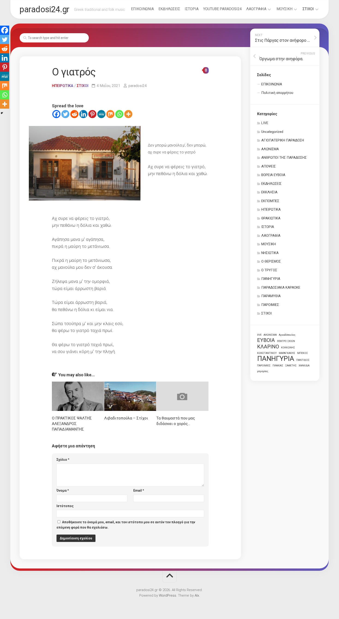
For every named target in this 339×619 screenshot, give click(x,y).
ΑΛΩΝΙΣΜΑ (270, 149)
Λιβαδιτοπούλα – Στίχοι (126, 418)
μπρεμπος (262, 371)
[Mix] (110, 114)
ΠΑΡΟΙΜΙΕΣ (270, 305)
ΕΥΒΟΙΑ (266, 340)
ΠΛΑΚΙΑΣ (278, 365)
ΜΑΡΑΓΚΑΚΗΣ (287, 353)
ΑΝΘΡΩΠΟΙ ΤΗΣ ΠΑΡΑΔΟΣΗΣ (284, 157)
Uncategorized (272, 132)
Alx (197, 595)
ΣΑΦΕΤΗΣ (291, 365)
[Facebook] (56, 114)
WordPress (167, 595)
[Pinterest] (92, 114)
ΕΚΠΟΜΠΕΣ (270, 201)
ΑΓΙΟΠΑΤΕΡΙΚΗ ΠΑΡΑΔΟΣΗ (282, 140)
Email (138, 490)
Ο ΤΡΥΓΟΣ (269, 270)
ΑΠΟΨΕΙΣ (268, 166)
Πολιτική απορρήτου (277, 93)
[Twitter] (65, 114)
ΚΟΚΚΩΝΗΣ (288, 347)
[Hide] (2, 113)
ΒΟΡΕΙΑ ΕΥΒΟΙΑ (273, 175)
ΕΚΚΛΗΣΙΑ (269, 192)
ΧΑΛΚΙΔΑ (304, 365)
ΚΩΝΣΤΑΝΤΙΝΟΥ (267, 353)
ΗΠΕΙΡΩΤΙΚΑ (62, 86)
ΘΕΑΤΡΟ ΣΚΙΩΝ (286, 341)
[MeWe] (101, 114)
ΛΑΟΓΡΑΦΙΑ (256, 9)
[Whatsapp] (119, 114)
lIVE (259, 334)
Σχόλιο (62, 459)
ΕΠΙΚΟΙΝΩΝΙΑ (142, 9)
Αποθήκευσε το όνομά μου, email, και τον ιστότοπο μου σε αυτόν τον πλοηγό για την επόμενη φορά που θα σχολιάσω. (125, 524)
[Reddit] (74, 114)
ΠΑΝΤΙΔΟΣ (302, 360)
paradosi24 (137, 86)
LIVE (264, 123)
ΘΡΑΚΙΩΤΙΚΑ (270, 218)
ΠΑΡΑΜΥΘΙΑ (271, 296)
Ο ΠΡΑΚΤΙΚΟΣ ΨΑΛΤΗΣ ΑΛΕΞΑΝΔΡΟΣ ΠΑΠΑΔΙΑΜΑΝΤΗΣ (72, 423)
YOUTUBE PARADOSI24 (222, 9)
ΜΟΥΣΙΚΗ (284, 9)
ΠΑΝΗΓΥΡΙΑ (270, 279)
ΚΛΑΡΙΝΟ (268, 346)
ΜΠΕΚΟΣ (302, 353)
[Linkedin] (83, 114)
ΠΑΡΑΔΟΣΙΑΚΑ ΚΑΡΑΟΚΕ (280, 287)
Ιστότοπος (65, 506)
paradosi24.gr (44, 9)
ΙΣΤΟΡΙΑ (192, 9)
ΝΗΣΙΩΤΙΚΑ (270, 253)
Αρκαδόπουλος (287, 334)
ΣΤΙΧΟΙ (308, 9)
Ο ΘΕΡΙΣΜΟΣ (271, 261)
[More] (128, 114)
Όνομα (62, 490)
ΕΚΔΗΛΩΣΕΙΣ (169, 9)
